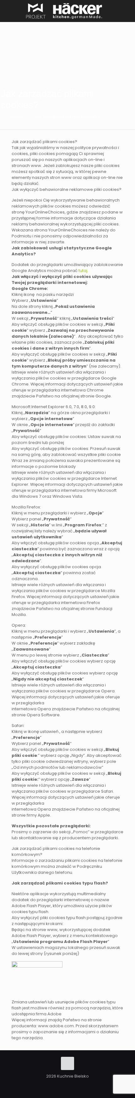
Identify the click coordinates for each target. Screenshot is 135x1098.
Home (16, 117)
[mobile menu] (126, 9)
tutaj (82, 271)
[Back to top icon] (67, 1063)
